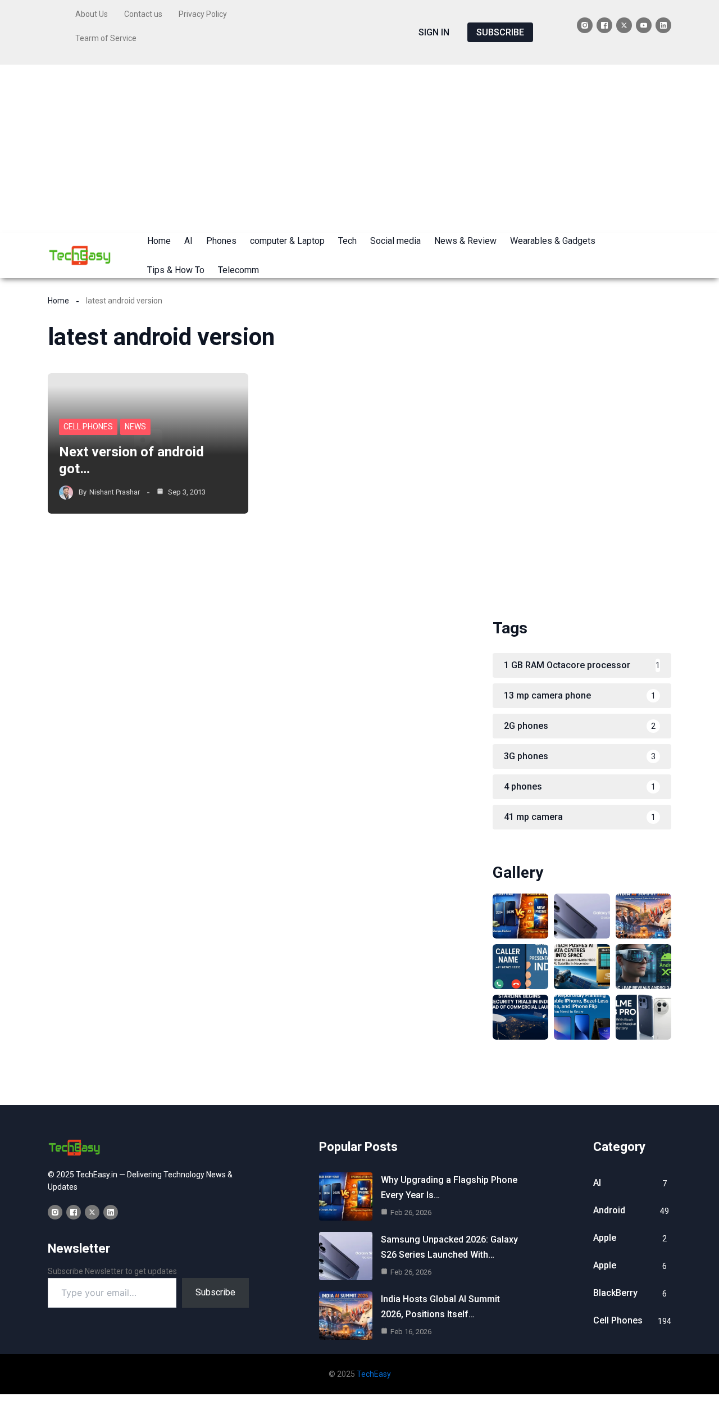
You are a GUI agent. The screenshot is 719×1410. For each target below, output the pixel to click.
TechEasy (374, 1374)
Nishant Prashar (114, 492)
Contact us (143, 14)
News (135, 426)
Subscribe (215, 1292)
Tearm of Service (105, 38)
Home (58, 300)
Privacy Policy (203, 14)
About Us (91, 14)
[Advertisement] (359, 149)
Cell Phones (88, 426)
